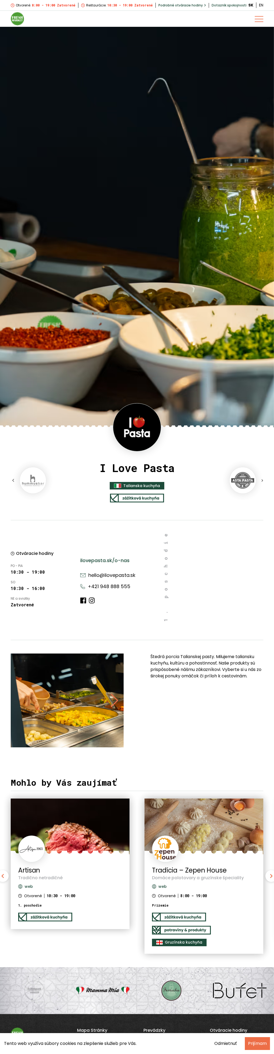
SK (250, 5)
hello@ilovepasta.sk (111, 575)
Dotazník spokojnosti (229, 5)
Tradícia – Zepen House (189, 870)
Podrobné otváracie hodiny (180, 5)
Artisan (29, 870)
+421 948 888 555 (109, 586)
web (162, 886)
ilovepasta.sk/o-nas (105, 560)
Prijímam (257, 1043)
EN (261, 5)
